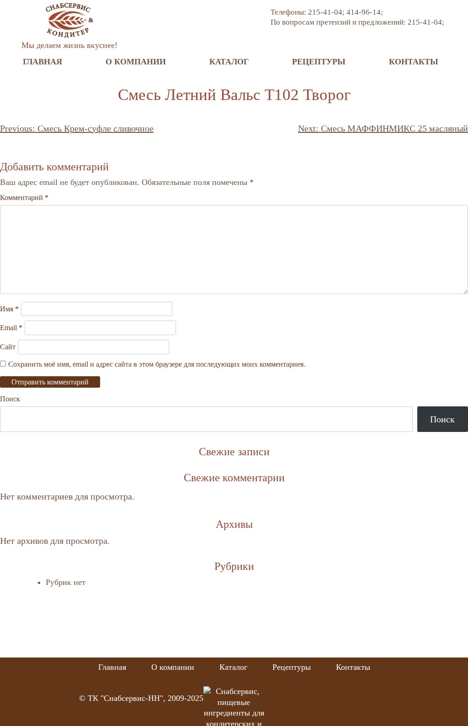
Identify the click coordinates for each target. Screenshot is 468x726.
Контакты (413, 61)
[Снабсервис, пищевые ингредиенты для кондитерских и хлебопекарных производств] (69, 20)
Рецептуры (319, 61)
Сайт (8, 347)
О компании (136, 61)
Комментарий (24, 197)
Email (11, 327)
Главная (42, 61)
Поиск (10, 399)
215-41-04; (327, 12)
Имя (9, 309)
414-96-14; (364, 12)
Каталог (229, 61)
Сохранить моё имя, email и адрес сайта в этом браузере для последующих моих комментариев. (157, 364)
